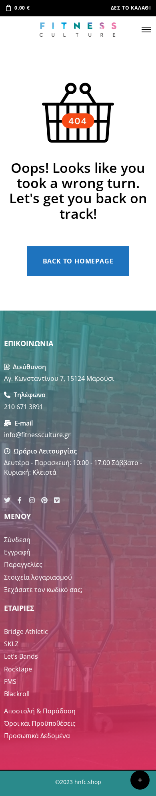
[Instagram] (32, 500)
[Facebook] (19, 500)
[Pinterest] (44, 500)
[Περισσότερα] (140, 780)
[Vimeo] (57, 500)
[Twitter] (7, 500)
